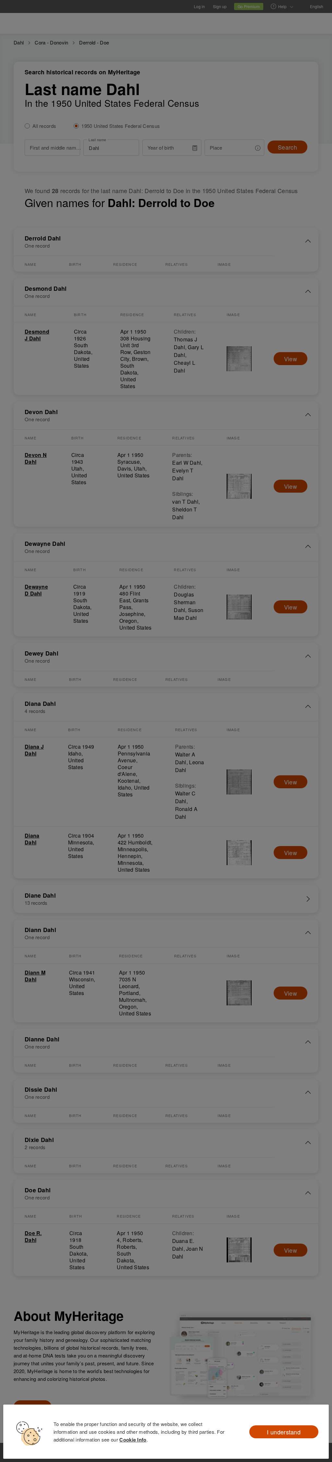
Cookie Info (132, 1439)
